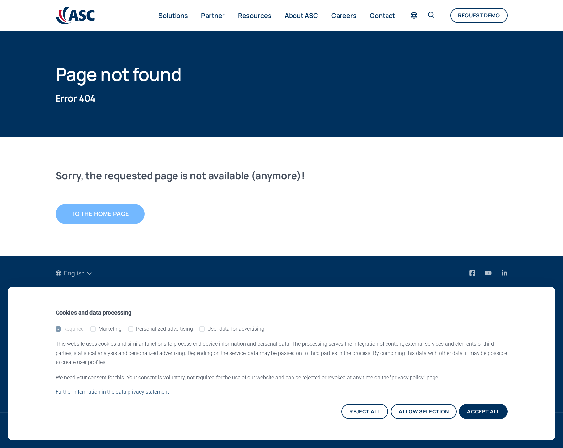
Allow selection (424, 411)
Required (73, 329)
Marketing (110, 329)
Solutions (173, 15)
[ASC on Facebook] (473, 273)
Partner (213, 15)
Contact (382, 15)
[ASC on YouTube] (489, 273)
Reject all (364, 411)
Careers (344, 15)
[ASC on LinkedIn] (504, 273)
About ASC (301, 15)
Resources (254, 15)
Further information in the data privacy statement (112, 392)
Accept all (483, 411)
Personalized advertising (164, 329)
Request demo (479, 15)
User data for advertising (235, 329)
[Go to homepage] (75, 15)
